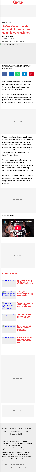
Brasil (29, 428)
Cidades (26, 431)
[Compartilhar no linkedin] (11, 74)
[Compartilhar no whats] (18, 74)
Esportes (13, 428)
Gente (9, 22)
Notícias (4, 428)
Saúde (20, 434)
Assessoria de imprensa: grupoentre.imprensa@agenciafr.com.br (22, 466)
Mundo (21, 428)
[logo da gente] (18, 2)
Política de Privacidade (5, 466)
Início (3, 22)
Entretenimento (16, 431)
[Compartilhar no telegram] (24, 74)
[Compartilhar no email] (31, 74)
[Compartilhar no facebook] (4, 74)
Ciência (12, 434)
